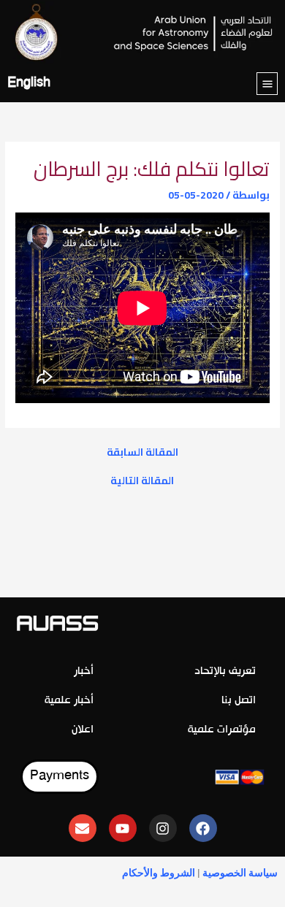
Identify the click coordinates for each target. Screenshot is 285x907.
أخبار (84, 671)
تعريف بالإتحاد (225, 671)
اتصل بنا (238, 701)
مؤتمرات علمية (222, 730)
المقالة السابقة (142, 453)
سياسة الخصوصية (240, 873)
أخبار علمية (69, 701)
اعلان (83, 730)
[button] (267, 83)
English (28, 83)
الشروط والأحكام (158, 873)
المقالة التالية (142, 481)
